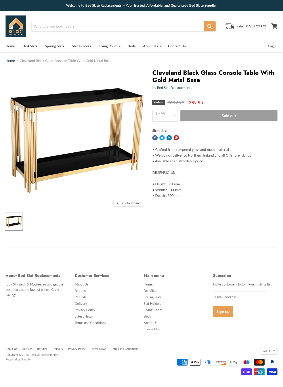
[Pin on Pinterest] (176, 137)
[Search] (210, 26)
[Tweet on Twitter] (162, 137)
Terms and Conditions (90, 323)
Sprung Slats (54, 46)
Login (272, 46)
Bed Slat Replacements (174, 87)
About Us (151, 46)
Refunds (80, 297)
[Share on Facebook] (155, 137)
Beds (132, 46)
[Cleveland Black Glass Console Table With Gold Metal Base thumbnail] (14, 221)
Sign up (222, 311)
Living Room (108, 46)
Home (10, 46)
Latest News (84, 316)
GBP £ (267, 351)
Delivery (81, 303)
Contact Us (177, 46)
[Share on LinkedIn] (169, 137)
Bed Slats (30, 46)
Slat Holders (81, 46)
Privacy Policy (85, 310)
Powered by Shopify (18, 359)
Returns (80, 291)
